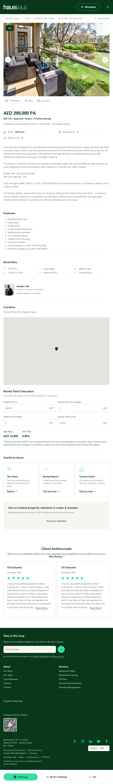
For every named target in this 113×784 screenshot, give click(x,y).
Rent (21, 757)
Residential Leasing (68, 675)
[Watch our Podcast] (106, 741)
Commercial (33, 757)
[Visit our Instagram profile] (83, 741)
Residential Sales (67, 671)
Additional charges (13, 416)
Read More (42, 608)
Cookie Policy (10, 753)
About (7, 666)
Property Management (69, 687)
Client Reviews (11, 679)
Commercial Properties (70, 683)
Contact (7, 687)
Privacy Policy (58, 656)
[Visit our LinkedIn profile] (91, 741)
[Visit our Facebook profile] (75, 741)
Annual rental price (67, 416)
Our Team (8, 675)
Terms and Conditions (14, 750)
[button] (11, 18)
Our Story (8, 671)
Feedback (21, 753)
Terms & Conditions (41, 656)
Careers (7, 683)
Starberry (13, 764)
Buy (14, 757)
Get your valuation (56, 521)
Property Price (10, 402)
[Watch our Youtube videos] (99, 741)
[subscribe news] (61, 649)
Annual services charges (69, 402)
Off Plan (63, 679)
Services (63, 666)
